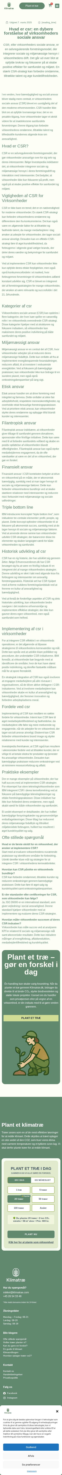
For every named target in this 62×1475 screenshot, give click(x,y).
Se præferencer (31, 1464)
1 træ (19, 1190)
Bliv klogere (10, 1333)
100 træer (19, 1208)
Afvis (31, 1455)
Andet (43, 1208)
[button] (57, 1411)
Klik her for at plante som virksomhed (31, 1242)
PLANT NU (31, 1234)
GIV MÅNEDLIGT (43, 1180)
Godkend (31, 1447)
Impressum (32, 1471)
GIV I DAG (19, 1180)
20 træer (18, 1199)
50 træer (43, 1199)
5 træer (43, 1190)
